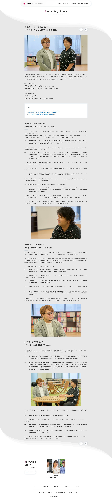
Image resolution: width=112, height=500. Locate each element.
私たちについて (66, 3)
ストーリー (73, 3)
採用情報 (86, 3)
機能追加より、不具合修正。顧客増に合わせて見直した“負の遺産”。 (42, 112)
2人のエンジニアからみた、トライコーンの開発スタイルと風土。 (42, 114)
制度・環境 (80, 3)
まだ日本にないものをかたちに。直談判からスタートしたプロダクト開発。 (44, 111)
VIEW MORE (30, 472)
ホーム (59, 3)
